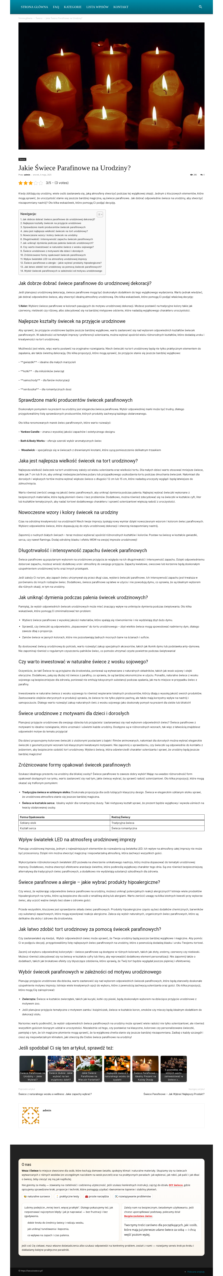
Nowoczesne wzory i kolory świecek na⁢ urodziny (50, 235)
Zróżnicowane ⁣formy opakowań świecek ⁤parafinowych (55, 255)
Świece (39, 18)
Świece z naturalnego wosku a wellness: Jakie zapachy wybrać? (55, 1094)
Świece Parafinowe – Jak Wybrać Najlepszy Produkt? (174, 1094)
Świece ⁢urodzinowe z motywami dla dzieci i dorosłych (53, 251)
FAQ (56, 7)
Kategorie (73, 7)
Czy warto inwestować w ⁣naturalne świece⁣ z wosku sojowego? (58, 247)
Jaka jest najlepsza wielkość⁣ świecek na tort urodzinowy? (55, 231)
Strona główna (25, 18)
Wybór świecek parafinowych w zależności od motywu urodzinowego (63, 270)
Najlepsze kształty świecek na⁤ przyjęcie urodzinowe (52, 223)
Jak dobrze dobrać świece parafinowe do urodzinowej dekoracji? (58, 219)
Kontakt (120, 7)
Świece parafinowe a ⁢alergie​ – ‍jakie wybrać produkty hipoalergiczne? (63, 262)
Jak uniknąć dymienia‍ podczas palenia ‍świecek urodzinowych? (58, 243)
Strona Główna (34, 7)
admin (27, 174)
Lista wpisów (97, 7)
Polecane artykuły (196, 1271)
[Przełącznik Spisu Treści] (98, 214)
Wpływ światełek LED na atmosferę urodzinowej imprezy (55, 259)
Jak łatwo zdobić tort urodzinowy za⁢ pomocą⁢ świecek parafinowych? (63, 266)
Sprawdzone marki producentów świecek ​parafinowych (54, 227)
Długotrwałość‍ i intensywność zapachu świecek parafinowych (58, 239)
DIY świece (176, 1185)
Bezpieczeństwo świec (138, 1216)
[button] (200, 7)
